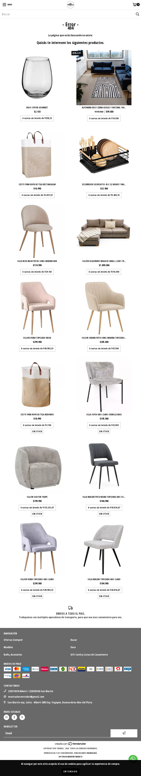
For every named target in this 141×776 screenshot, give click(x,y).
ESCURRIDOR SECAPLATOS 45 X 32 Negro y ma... (104, 184)
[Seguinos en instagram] (6, 717)
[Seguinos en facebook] (14, 717)
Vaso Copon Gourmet (37, 107)
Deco (73, 647)
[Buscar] (137, 14)
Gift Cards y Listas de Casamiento (89, 654)
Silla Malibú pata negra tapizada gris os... (103, 497)
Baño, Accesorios (13, 654)
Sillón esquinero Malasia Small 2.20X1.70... (104, 261)
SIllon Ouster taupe (37, 497)
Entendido (71, 771)
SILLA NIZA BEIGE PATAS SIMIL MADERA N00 (37, 261)
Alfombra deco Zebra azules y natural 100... (104, 107)
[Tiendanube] (71, 744)
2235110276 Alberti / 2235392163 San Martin (30, 691)
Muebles (8, 647)
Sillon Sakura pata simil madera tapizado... (104, 337)
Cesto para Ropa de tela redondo (37, 414)
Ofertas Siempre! (13, 640)
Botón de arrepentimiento (70, 756)
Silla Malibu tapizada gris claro (104, 579)
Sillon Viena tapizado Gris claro (37, 579)
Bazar (73, 640)
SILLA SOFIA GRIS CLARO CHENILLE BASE (104, 414)
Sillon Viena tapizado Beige (37, 337)
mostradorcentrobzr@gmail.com (26, 696)
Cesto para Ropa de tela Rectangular (37, 184)
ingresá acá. (92, 753)
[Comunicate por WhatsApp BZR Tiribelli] (133, 759)
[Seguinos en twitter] (22, 717)
